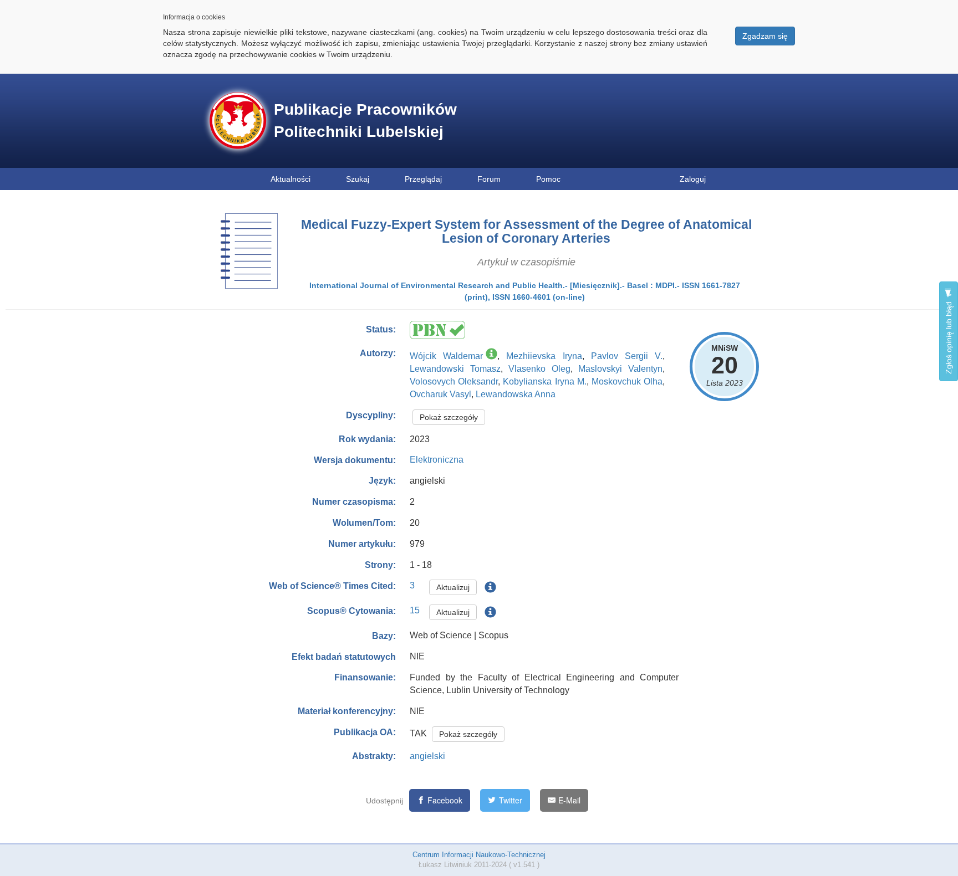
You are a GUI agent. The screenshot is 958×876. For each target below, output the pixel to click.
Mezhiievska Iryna (544, 356)
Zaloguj (693, 179)
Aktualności (290, 179)
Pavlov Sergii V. (627, 356)
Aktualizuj (453, 587)
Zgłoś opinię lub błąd (948, 336)
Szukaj (357, 179)
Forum (489, 179)
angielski (427, 756)
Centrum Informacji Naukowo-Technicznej (479, 855)
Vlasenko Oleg (539, 368)
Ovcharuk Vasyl (440, 394)
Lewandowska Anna (516, 394)
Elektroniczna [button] (436, 459)
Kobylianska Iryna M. (544, 381)
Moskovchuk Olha (627, 381)
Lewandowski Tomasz (455, 368)
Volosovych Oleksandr (454, 381)
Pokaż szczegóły (449, 417)
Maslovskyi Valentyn (620, 368)
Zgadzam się (765, 36)
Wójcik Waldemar (446, 356)
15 (415, 610)
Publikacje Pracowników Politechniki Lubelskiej (365, 120)
